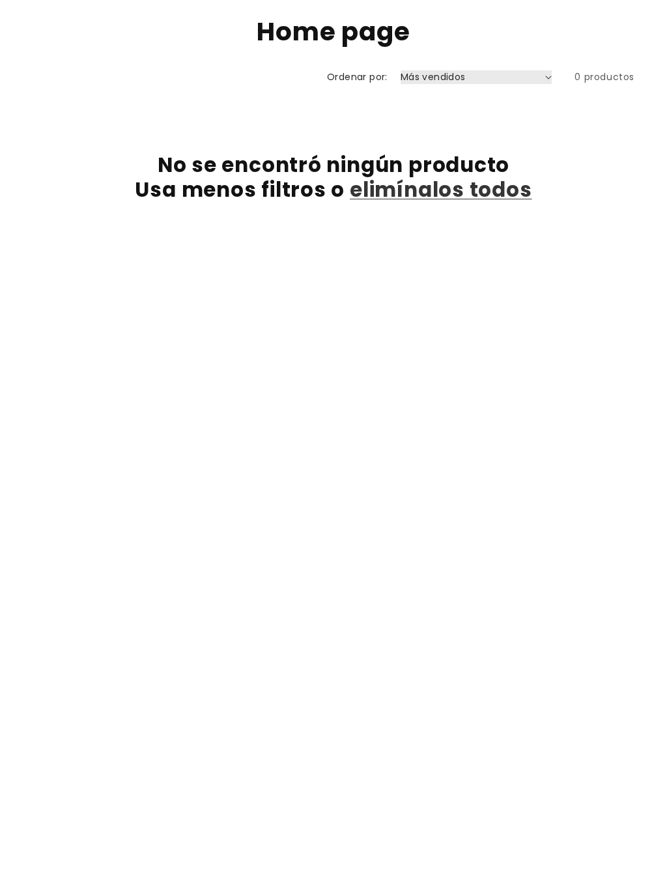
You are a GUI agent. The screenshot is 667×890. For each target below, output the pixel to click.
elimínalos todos (441, 189)
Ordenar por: (357, 76)
